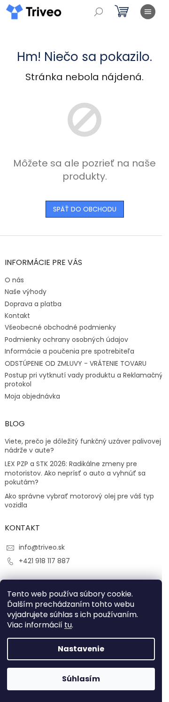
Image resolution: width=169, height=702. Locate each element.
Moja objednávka (32, 396)
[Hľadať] (98, 11)
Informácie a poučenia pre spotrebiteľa (69, 351)
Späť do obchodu (84, 209)
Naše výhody (25, 291)
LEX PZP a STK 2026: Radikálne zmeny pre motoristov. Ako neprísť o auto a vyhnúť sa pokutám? (75, 473)
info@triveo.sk (42, 547)
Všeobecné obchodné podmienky (60, 327)
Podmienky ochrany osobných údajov (66, 339)
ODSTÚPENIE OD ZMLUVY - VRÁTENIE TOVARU (75, 363)
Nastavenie (81, 648)
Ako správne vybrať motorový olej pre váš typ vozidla (79, 501)
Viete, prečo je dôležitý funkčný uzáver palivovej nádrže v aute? (83, 446)
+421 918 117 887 (44, 561)
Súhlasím (81, 678)
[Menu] (147, 11)
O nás (14, 280)
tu (68, 624)
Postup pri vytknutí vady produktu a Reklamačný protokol (84, 379)
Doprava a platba (33, 304)
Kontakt (17, 315)
